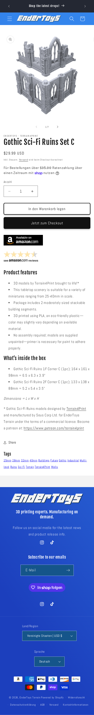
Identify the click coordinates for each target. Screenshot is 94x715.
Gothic (63, 460)
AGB (42, 704)
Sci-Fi (21, 467)
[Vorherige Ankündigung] (9, 6)
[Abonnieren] (68, 570)
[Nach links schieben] (36, 127)
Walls (54, 467)
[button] (9, 18)
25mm (7, 460)
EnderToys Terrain (30, 697)
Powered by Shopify (52, 697)
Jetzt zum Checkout (47, 223)
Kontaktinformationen (75, 704)
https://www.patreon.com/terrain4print (54, 428)
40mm (33, 460)
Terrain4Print (76, 408)
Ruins (13, 467)
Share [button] (12, 442)
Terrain (30, 467)
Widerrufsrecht (76, 697)
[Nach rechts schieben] (57, 127)
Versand (23, 159)
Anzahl (8, 182)
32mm (25, 460)
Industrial (73, 460)
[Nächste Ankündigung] (85, 6)
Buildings (43, 460)
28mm (16, 460)
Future (54, 460)
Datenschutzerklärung (23, 704)
